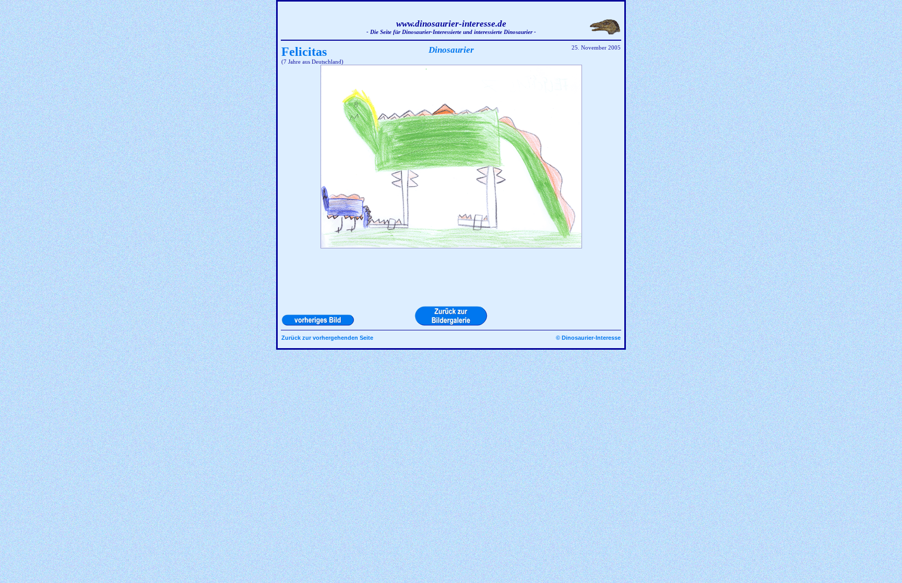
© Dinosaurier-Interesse (588, 338)
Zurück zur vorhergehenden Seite (327, 338)
